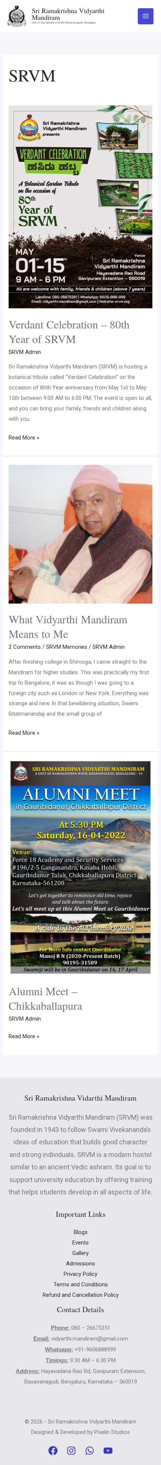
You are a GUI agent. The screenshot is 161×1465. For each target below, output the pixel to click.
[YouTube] (108, 1450)
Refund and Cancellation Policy (81, 1295)
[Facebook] (53, 1450)
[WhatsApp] (89, 1450)
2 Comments (25, 647)
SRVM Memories (66, 647)
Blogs (81, 1232)
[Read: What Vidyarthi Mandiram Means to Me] (80, 533)
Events (80, 1242)
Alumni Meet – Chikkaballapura (45, 998)
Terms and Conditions (81, 1284)
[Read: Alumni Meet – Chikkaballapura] (80, 867)
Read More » (24, 437)
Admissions (80, 1263)
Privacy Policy (80, 1274)
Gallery (80, 1253)
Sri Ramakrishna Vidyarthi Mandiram (68, 14)
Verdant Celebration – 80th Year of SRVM (69, 331)
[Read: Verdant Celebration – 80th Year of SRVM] (80, 206)
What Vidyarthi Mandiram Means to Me (68, 626)
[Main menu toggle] (146, 16)
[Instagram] (71, 1450)
